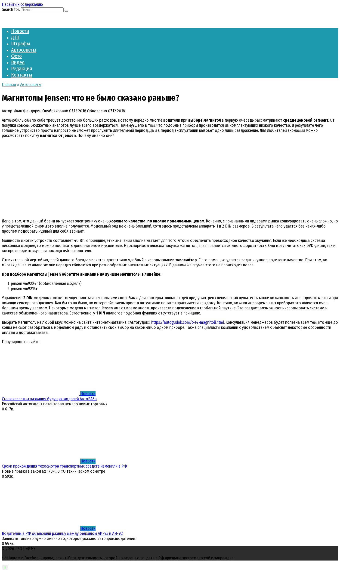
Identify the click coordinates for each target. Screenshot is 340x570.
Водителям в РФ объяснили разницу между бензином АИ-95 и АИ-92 (62, 533)
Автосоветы (23, 50)
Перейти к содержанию (22, 4)
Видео (18, 62)
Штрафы (20, 43)
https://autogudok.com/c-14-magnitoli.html (187, 322)
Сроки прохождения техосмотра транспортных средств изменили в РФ (64, 466)
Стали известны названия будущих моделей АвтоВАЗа (49, 398)
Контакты (21, 75)
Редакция (21, 68)
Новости (20, 31)
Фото (16, 56)
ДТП (15, 37)
